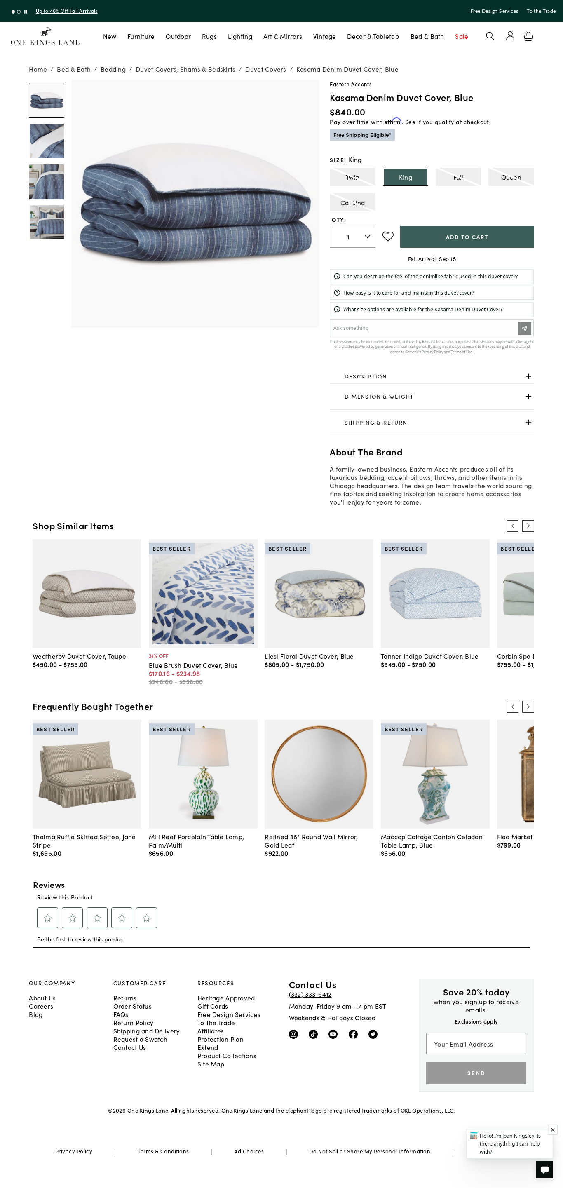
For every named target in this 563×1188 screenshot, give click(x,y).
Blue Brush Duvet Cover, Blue (193, 664)
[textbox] (352, 237)
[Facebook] (355, 1034)
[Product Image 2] (46, 181)
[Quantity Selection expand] (368, 236)
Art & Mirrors (283, 35)
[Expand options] (528, 376)
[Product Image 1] (46, 141)
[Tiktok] (315, 1034)
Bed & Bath (427, 35)
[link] (432, 376)
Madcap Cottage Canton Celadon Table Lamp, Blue (432, 840)
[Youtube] (334, 1034)
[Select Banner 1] (19, 12)
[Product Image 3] (46, 222)
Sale (461, 35)
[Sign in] (510, 35)
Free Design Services (494, 11)
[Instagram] (295, 1034)
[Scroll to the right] (528, 526)
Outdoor (178, 35)
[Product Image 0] (46, 100)
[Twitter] (374, 1034)
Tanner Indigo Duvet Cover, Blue (430, 655)
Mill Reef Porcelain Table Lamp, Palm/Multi (196, 840)
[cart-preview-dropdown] (528, 36)
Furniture (141, 35)
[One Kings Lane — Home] (45, 36)
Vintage (324, 35)
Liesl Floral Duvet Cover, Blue (309, 655)
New (110, 35)
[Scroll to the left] (512, 526)
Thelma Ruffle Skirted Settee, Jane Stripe (84, 840)
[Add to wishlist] (388, 236)
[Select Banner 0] (13, 12)
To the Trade (541, 11)
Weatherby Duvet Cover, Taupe (79, 655)
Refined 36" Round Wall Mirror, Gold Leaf (311, 840)
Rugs (209, 35)
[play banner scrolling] (26, 12)
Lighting (240, 35)
